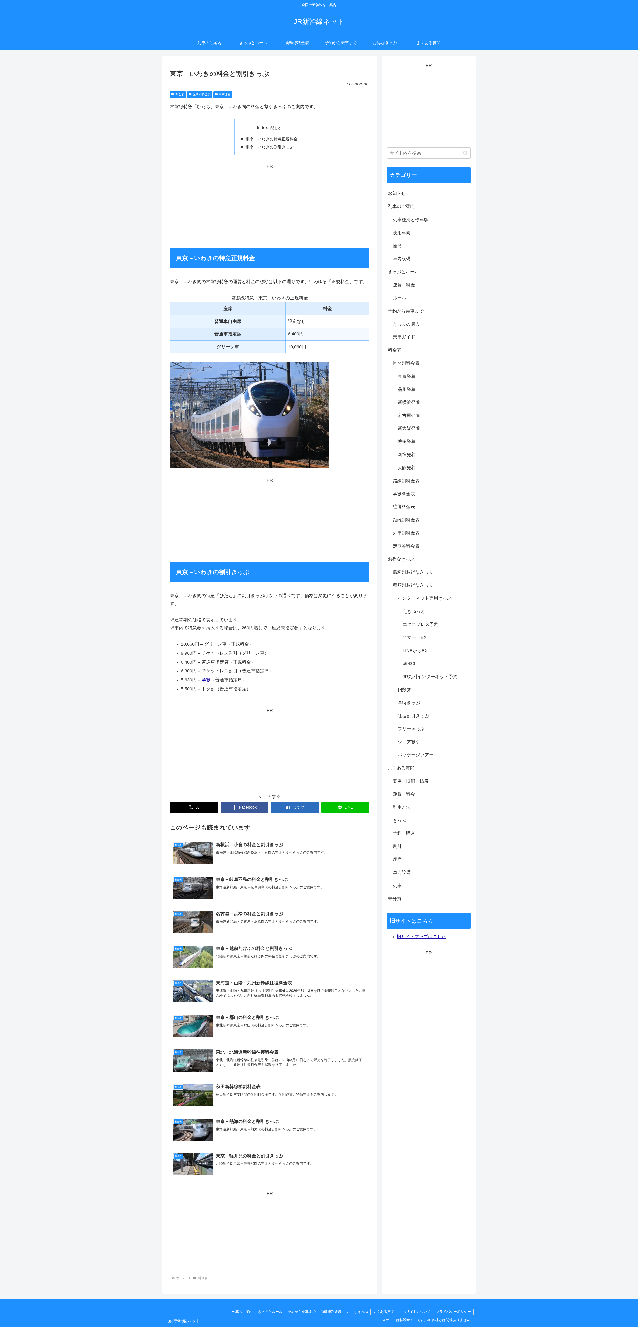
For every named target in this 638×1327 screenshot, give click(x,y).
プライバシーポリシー (453, 1312)
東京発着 (225, 94)
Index (262, 127)
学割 (206, 679)
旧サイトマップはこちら (421, 936)
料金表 (179, 94)
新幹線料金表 (331, 1312)
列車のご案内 (242, 1312)
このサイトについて (415, 1312)
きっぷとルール (270, 1312)
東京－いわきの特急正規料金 (272, 139)
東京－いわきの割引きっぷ (270, 147)
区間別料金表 (202, 94)
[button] (465, 153)
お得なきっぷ (357, 1312)
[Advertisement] (269, 205)
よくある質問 (383, 1312)
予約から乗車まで (302, 1312)
